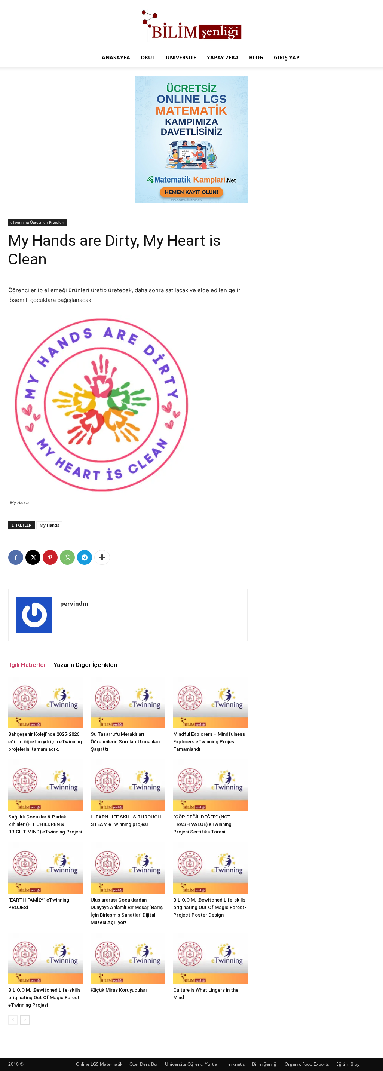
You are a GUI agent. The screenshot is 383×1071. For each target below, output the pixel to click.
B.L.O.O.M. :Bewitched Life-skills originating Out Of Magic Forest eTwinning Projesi (44, 997)
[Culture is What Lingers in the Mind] (210, 958)
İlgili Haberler (27, 664)
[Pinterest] (50, 557)
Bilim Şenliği (265, 1064)
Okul (148, 57)
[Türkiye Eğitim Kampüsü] (191, 25)
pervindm (74, 603)
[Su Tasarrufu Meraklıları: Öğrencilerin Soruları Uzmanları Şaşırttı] (128, 702)
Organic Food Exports (307, 1064)
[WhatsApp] (67, 557)
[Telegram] (84, 557)
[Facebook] (15, 557)
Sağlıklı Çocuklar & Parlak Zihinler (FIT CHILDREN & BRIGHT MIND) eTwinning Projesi (45, 824)
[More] (102, 557)
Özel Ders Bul (143, 1064)
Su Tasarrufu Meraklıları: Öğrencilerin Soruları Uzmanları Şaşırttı (125, 741)
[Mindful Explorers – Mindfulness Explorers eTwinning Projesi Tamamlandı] (210, 702)
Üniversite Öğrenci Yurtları (192, 1064)
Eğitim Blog (348, 1064)
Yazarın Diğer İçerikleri (85, 664)
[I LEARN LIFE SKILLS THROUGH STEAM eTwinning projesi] (128, 785)
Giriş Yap (287, 57)
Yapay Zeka (223, 57)
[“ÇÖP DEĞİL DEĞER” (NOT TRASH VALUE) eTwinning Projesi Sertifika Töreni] (210, 785)
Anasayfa (116, 57)
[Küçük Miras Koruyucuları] (128, 958)
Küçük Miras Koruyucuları (119, 990)
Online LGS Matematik (99, 1064)
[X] (32, 557)
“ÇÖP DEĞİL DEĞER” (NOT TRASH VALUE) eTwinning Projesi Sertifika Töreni (202, 824)
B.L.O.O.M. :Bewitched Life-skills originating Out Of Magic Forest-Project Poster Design (209, 907)
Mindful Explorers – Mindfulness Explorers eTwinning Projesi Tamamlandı (209, 741)
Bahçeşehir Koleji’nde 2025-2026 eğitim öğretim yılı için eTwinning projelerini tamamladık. (45, 741)
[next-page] (25, 1020)
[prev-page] (13, 1020)
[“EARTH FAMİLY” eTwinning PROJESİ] (45, 867)
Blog (256, 57)
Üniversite (181, 57)
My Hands (49, 525)
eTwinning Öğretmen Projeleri (37, 222)
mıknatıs (236, 1064)
